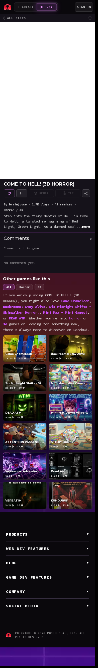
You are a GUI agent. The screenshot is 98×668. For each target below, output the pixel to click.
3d (5, 324)
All (8, 287)
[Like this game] (9, 193)
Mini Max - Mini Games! (65, 312)
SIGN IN (84, 7)
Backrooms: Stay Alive (24, 306)
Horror (24, 287)
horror (75, 318)
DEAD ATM (17, 318)
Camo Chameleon (75, 301)
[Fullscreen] (89, 18)
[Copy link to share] (86, 193)
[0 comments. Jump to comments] (21, 193)
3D (39, 287)
